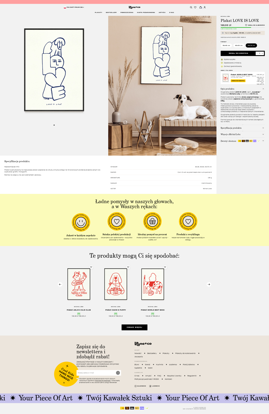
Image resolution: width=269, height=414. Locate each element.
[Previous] (60, 284)
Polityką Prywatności (103, 380)
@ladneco (141, 386)
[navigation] (73, 7)
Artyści (148, 376)
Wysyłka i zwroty (174, 376)
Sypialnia (138, 368)
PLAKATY (98, 12)
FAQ (159, 376)
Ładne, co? (134, 2)
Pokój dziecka (189, 364)
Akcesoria (138, 357)
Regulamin (192, 376)
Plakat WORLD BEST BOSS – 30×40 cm (243, 76)
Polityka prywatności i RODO (146, 379)
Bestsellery (152, 353)
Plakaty (166, 353)
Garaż (147, 364)
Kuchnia (159, 364)
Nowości (137, 353)
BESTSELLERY (111, 12)
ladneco (156, 386)
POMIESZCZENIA (127, 12)
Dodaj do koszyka (238, 53)
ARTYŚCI (162, 12)
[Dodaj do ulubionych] (255, 25)
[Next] (209, 284)
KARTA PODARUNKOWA (146, 12)
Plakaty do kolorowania (185, 353)
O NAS (171, 12)
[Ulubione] (195, 7)
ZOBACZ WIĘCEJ (134, 327)
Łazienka (173, 364)
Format (224, 41)
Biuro (136, 364)
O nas (136, 376)
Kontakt (168, 379)
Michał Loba (225, 16)
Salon (150, 368)
